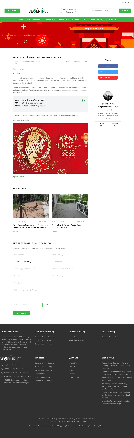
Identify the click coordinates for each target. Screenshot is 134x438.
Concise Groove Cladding (112, 337)
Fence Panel (73, 337)
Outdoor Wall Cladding (43, 381)
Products (63, 20)
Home (20, 20)
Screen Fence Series (76, 340)
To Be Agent (60, 248)
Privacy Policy (73, 377)
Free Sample (96, 20)
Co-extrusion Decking (43, 344)
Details (17, 232)
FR (125, 2)
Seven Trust (19, 177)
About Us (50, 20)
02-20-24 (42, 222)
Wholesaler (48, 248)
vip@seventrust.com (12, 365)
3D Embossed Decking (43, 340)
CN (131, 2)
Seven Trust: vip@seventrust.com (26, 222)
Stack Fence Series (42, 377)
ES (128, 2)
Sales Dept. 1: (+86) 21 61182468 (16, 369)
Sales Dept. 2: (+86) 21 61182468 (16, 372)
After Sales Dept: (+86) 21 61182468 (17, 376)
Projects (75, 20)
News (85, 20)
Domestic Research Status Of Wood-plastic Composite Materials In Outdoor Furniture (117, 395)
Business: (16, 248)
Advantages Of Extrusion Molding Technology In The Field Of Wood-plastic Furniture (115, 386)
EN (122, 2)
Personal (25, 248)
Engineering (36, 248)
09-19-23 (81, 222)
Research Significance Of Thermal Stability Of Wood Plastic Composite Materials (116, 365)
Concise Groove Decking (44, 337)
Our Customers (34, 20)
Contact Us (111, 20)
